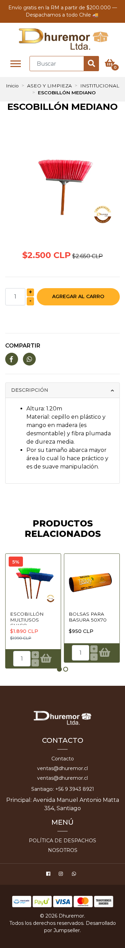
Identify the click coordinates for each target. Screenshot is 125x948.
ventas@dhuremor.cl (62, 768)
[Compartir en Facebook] (11, 359)
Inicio (12, 85)
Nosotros (62, 850)
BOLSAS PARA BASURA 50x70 (88, 616)
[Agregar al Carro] (45, 659)
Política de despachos (62, 840)
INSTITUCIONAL (99, 85)
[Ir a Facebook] (49, 874)
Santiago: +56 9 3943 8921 (62, 789)
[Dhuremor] (63, 39)
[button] (59, 669)
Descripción (29, 390)
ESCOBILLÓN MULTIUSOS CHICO (27, 619)
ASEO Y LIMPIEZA (49, 85)
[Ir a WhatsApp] (75, 874)
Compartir (22, 345)
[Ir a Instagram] (62, 874)
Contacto (62, 759)
